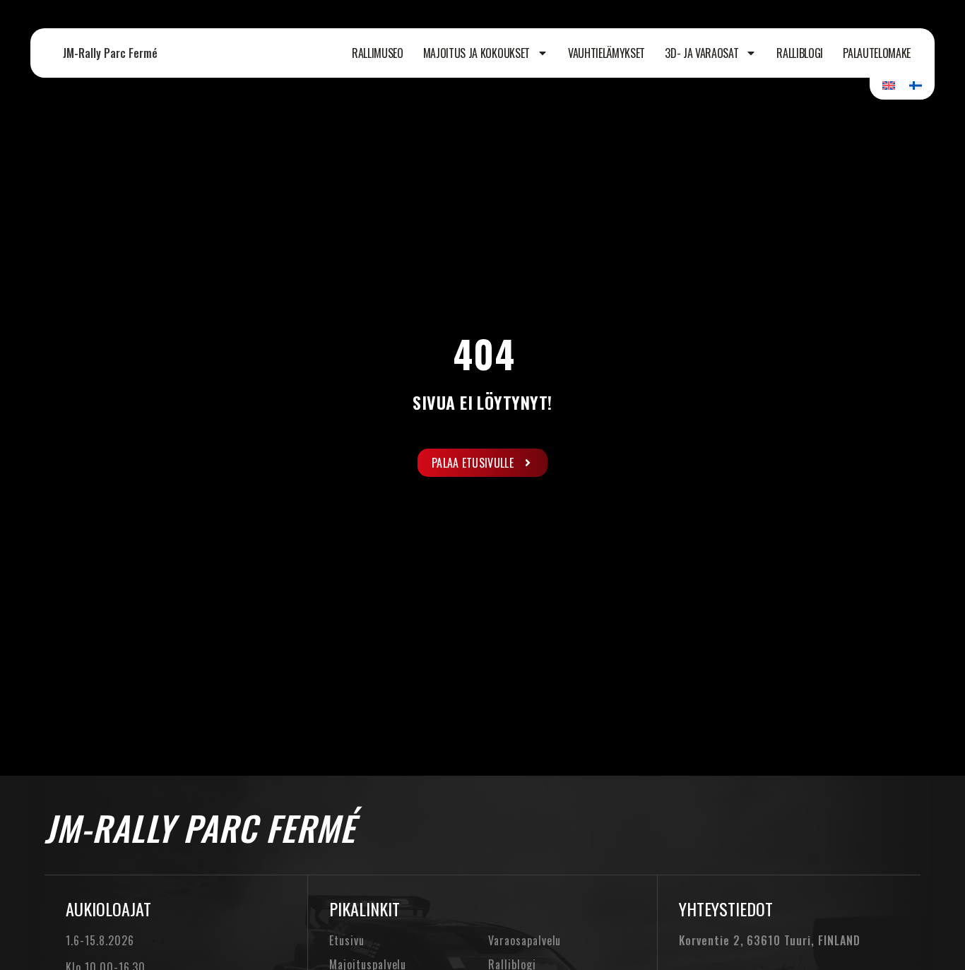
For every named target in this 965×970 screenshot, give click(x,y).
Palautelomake (877, 53)
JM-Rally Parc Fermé (110, 53)
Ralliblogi (799, 53)
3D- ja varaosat (701, 53)
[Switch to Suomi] (915, 84)
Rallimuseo (377, 53)
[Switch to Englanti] (888, 84)
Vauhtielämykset (606, 53)
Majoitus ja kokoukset (476, 53)
